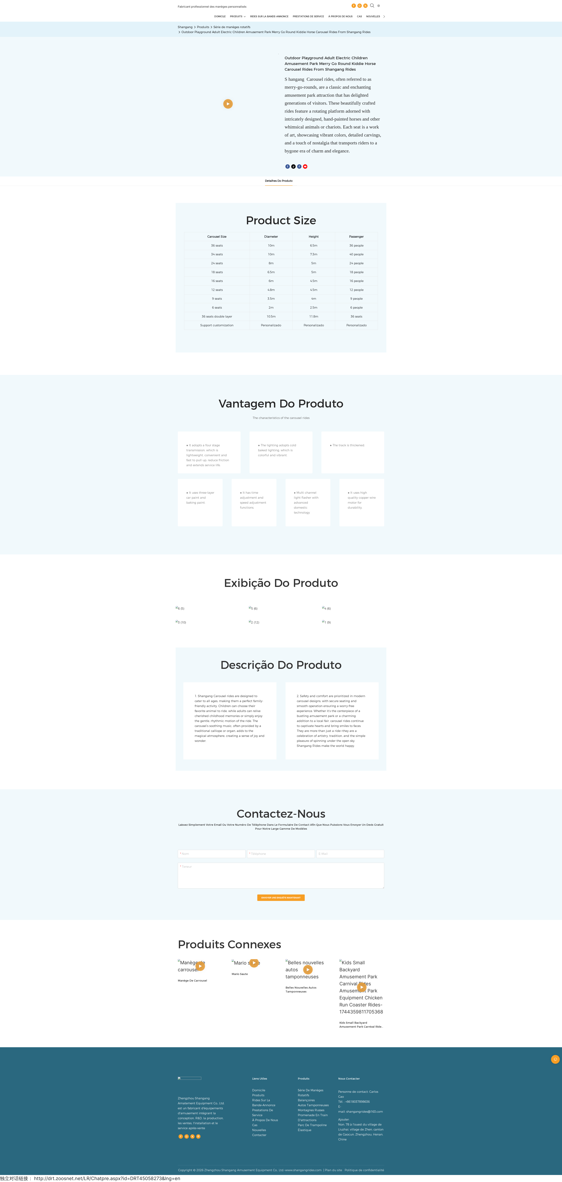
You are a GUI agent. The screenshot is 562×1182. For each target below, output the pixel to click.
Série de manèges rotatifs (232, 27)
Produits (203, 27)
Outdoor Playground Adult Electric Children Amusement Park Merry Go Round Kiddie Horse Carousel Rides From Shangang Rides (275, 32)
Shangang (185, 27)
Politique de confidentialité (364, 1170)
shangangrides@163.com (364, 1111)
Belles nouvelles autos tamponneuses (301, 989)
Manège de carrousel (192, 980)
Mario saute (240, 974)
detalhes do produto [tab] (279, 180)
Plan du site (334, 1170)
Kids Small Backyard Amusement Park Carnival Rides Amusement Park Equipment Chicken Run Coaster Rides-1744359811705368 (361, 1025)
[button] (384, 16)
